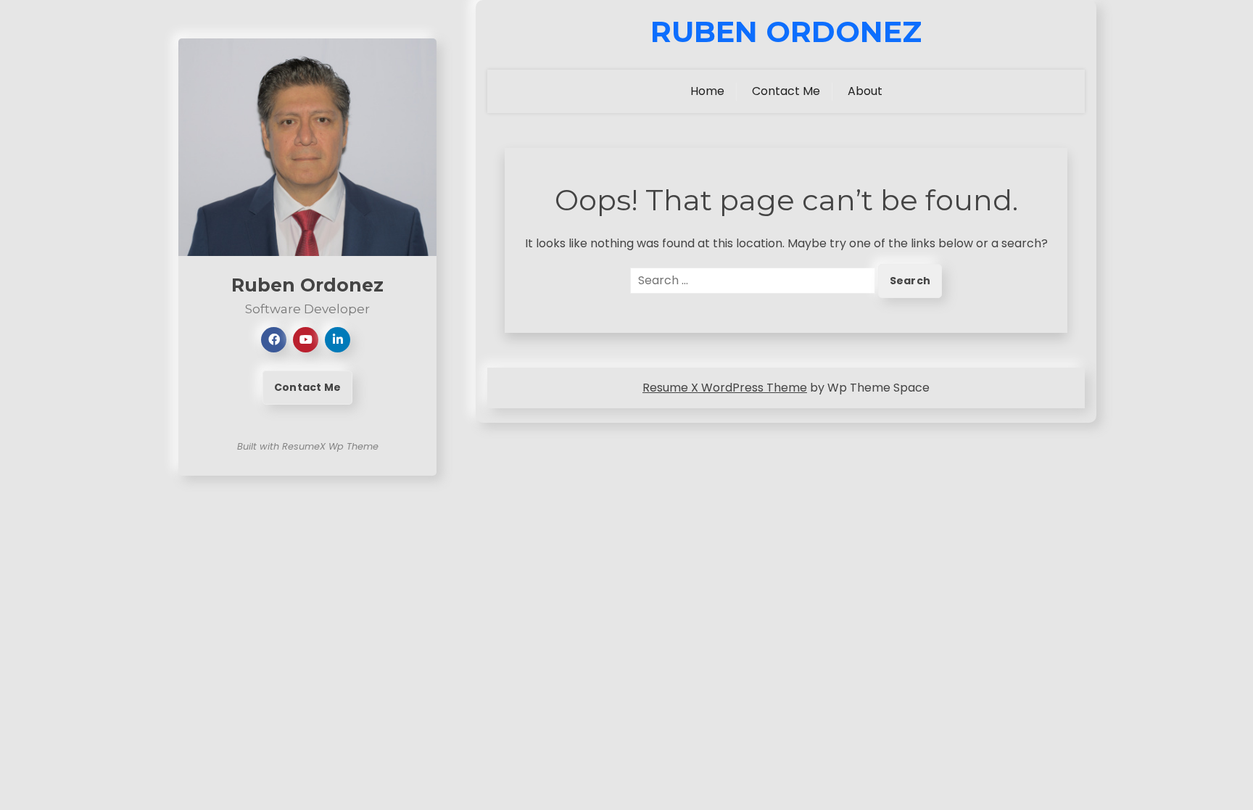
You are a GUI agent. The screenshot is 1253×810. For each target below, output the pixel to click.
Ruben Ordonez (786, 32)
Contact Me (307, 387)
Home (707, 91)
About (865, 91)
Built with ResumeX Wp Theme (308, 446)
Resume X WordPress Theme (724, 387)
